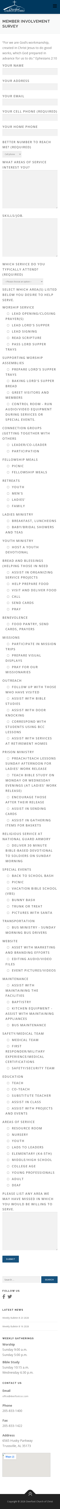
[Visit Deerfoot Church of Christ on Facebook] (3, 1297)
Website (10, 941)
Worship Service (18, 307)
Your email (13, 96)
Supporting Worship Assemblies (22, 360)
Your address (15, 81)
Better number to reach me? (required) (26, 144)
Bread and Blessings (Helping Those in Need (25, 563)
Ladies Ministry (17, 514)
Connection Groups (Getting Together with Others (26, 433)
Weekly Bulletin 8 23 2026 (15, 1317)
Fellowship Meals (20, 459)
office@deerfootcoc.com (15, 1396)
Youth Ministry (17, 541)
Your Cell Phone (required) (29, 111)
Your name (13, 65)
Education (12, 1076)
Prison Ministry (18, 752)
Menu (55, 6)
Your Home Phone (20, 127)
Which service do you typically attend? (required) (23, 269)
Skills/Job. (13, 215)
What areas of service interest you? (24, 164)
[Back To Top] (30, 1494)
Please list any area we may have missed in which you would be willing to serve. (28, 1201)
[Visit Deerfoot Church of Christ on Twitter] (10, 1297)
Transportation (18, 921)
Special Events (16, 869)
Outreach (12, 680)
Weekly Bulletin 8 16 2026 (15, 1326)
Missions (11, 637)
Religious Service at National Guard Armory (26, 836)
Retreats (11, 480)
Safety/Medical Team (23, 1033)
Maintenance (15, 979)
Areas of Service (18, 1122)
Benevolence (15, 617)
